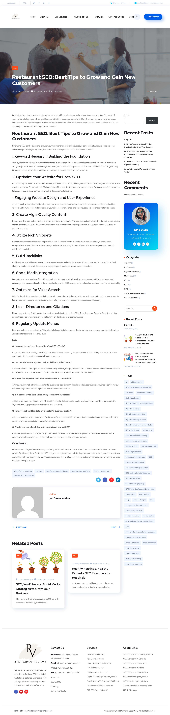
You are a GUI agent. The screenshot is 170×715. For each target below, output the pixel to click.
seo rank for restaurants (24, 475)
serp (127, 500)
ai (126, 382)
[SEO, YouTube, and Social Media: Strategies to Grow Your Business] (38, 561)
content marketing (144, 393)
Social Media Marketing (134, 293)
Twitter (98, 479)
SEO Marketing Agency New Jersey (140, 489)
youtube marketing (133, 559)
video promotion (132, 542)
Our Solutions (81, 17)
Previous (21, 527)
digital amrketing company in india (139, 403)
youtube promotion (134, 564)
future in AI (147, 430)
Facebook (105, 479)
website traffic (149, 542)
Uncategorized (130, 298)
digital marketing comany (136, 419)
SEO (15, 68)
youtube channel (132, 548)
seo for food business (81, 471)
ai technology (136, 382)
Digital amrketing (132, 398)
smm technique (140, 500)
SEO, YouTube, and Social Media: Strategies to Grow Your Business (38, 588)
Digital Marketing (131, 271)
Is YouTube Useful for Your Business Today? (139, 170)
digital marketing (132, 409)
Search (127, 115)
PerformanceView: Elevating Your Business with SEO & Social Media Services (138, 154)
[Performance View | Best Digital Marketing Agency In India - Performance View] (15, 16)
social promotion (132, 516)
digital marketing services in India (139, 425)
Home (32, 17)
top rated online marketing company (140, 532)
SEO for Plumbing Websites (137, 468)
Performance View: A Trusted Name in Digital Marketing (140, 163)
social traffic (148, 516)
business (129, 393)
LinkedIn (118, 479)
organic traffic (131, 446)
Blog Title (128, 140)
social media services (134, 510)
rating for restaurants (23, 471)
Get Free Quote (116, 17)
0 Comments (56, 91)
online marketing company (136, 441)
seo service (130, 494)
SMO (126, 289)
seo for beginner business (57, 471)
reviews (39, 471)
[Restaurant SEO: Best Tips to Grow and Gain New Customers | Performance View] (134, 244)
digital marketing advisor (135, 414)
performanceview (21, 91)
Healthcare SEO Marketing (136, 435)
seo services (144, 494)
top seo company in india (136, 537)
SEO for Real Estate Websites (138, 473)
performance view (149, 446)
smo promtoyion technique (137, 505)
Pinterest (111, 479)
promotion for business (135, 457)
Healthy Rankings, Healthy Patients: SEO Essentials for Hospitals (91, 573)
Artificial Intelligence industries (138, 387)
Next (114, 527)
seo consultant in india (135, 462)
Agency (127, 263)
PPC (126, 280)
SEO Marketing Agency (135, 484)
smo (151, 500)
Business (128, 267)
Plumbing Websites (133, 451)
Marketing (128, 276)
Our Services (61, 17)
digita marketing (132, 430)
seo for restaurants (102, 471)
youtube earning (132, 553)
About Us (45, 17)
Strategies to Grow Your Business (139, 521)
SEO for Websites (133, 478)
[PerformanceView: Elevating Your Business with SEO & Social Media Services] (128, 357)
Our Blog (99, 17)
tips (127, 526)
